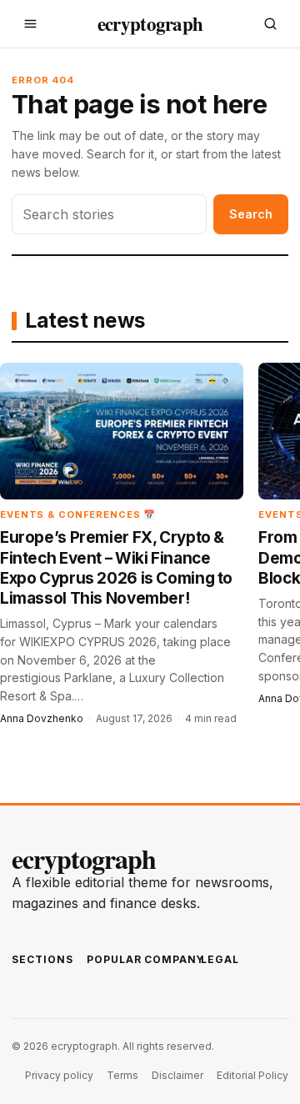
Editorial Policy (252, 1075)
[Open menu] (30, 24)
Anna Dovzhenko (41, 718)
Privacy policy (59, 1075)
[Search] (270, 24)
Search (250, 214)
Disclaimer (177, 1075)
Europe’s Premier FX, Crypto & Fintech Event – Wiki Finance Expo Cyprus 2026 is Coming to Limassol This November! (116, 568)
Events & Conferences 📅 (78, 514)
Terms (122, 1075)
